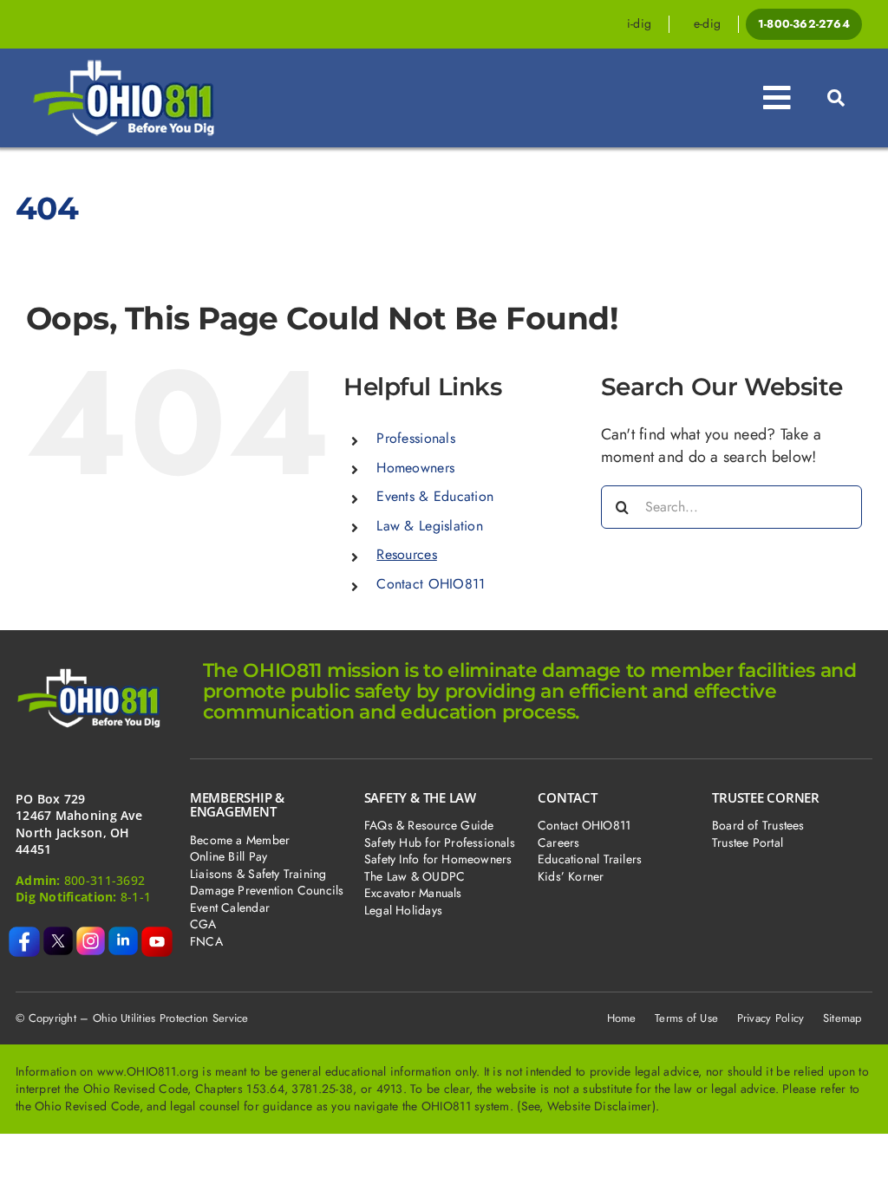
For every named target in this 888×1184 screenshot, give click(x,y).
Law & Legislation (429, 526)
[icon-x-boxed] (58, 934)
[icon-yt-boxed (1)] (157, 934)
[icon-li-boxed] (123, 934)
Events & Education (434, 496)
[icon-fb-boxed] (24, 934)
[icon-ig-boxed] (91, 934)
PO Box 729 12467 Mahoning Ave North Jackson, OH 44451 (79, 824)
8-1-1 (136, 896)
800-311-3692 (104, 880)
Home (622, 1018)
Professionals (415, 438)
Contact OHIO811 (430, 584)
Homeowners (415, 468)
